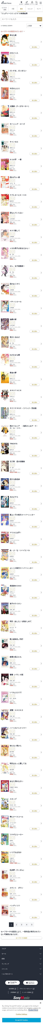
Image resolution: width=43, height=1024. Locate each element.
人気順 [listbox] (29, 26)
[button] (27, 992)
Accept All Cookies (21, 1020)
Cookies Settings (21, 1014)
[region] (21, 1012)
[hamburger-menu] (40, 3)
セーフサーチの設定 (21, 938)
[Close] (40, 1003)
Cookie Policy (33, 1010)
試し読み (34, 47)
